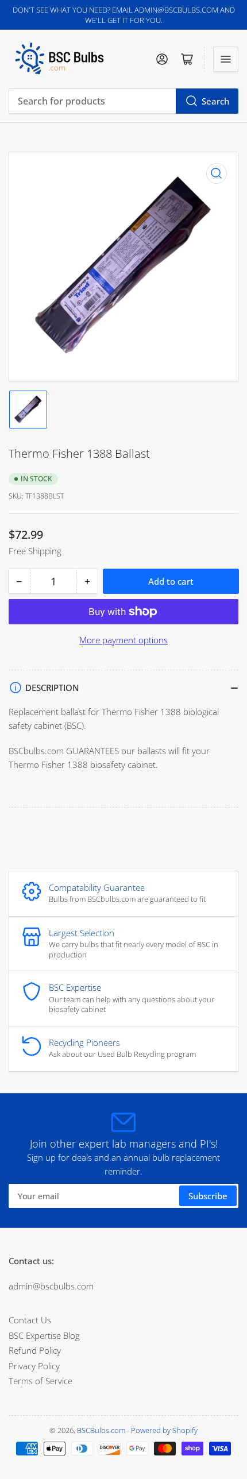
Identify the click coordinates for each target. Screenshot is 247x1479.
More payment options (123, 640)
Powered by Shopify (164, 1430)
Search (215, 101)
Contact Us (30, 1320)
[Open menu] (225, 59)
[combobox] (123, 101)
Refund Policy (35, 1350)
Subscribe (207, 1196)
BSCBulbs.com (101, 1430)
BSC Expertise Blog (44, 1335)
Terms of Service (40, 1381)
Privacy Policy (34, 1366)
